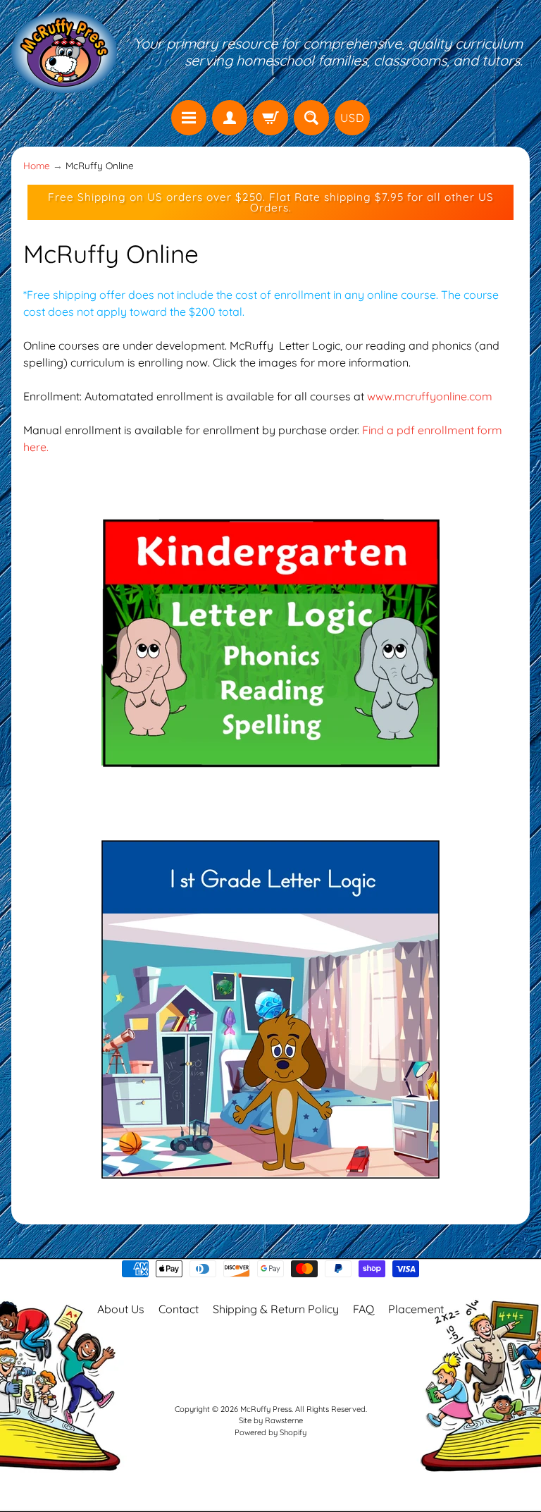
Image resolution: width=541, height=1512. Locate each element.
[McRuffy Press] (64, 52)
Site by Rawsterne (271, 1420)
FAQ (363, 1309)
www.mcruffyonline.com (429, 396)
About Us (120, 1309)
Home (36, 165)
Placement (416, 1309)
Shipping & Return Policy (276, 1309)
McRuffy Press (266, 1409)
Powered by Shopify (270, 1432)
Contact (178, 1309)
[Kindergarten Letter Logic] (270, 798)
